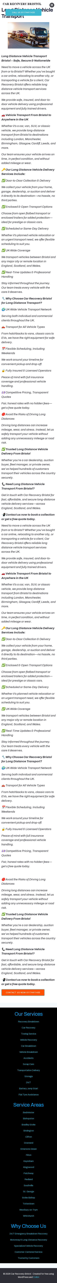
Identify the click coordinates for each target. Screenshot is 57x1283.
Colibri (36, 1277)
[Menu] (52, 5)
